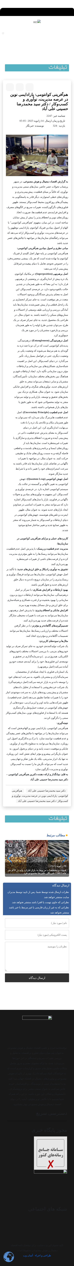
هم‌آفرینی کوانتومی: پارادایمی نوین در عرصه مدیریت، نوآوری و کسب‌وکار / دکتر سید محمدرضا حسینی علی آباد (40, 795)
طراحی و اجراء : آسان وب (37, 1255)
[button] (37, 11)
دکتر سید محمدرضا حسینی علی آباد (47, 790)
